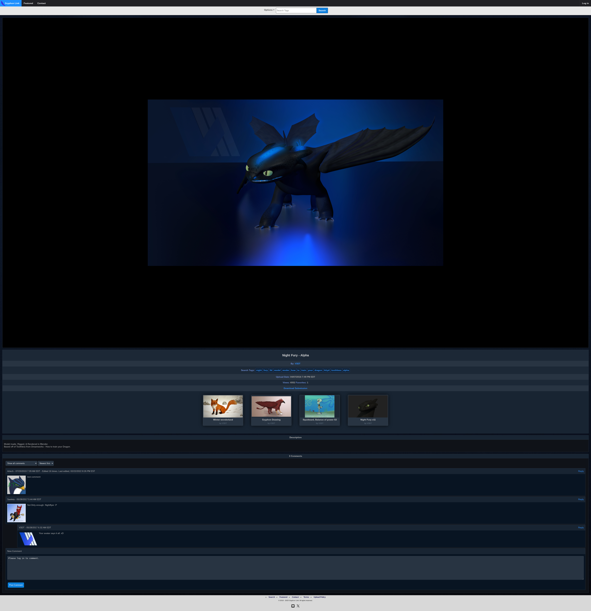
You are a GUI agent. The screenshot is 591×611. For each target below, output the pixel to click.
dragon (318, 370)
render (285, 370)
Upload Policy (320, 597)
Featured (28, 3)
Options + (269, 10)
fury (266, 370)
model (277, 370)
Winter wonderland (223, 419)
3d (271, 370)
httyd (327, 370)
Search (272, 597)
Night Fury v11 (368, 419)
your (310, 370)
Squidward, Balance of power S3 (320, 419)
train (303, 370)
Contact (41, 3)
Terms (306, 597)
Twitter (298, 606)
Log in (585, 3)
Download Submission (295, 388)
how (293, 370)
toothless (336, 370)
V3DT (297, 363)
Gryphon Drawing (271, 419)
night (259, 370)
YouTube (293, 606)
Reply (581, 471)
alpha (346, 370)
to (298, 370)
